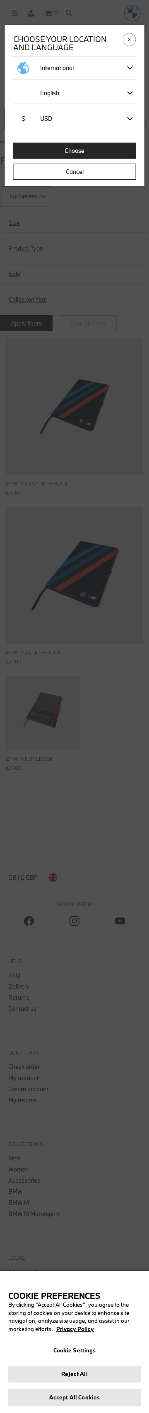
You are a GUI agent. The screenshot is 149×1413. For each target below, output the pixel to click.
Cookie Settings (74, 1350)
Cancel (75, 172)
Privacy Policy (75, 1329)
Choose (74, 151)
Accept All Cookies (74, 1397)
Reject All (74, 1374)
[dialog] (74, 706)
